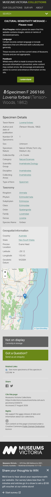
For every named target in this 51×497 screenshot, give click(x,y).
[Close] (48, 470)
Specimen (23, 182)
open (21, 414)
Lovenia (22, 218)
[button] (25, 14)
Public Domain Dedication (33, 427)
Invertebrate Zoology (28, 164)
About (39, 8)
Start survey (11, 492)
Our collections (12, 8)
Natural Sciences (26, 159)
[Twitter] (11, 386)
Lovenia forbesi (26, 123)
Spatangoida (25, 210)
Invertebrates (25, 171)
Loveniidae (24, 214)
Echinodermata (26, 197)
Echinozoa (24, 201)
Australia (23, 236)
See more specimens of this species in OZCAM (23, 371)
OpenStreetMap (42, 328)
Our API (28, 8)
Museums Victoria (24, 2)
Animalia (23, 193)
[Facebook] (7, 386)
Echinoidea (24, 205)
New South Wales (27, 240)
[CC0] (7, 421)
